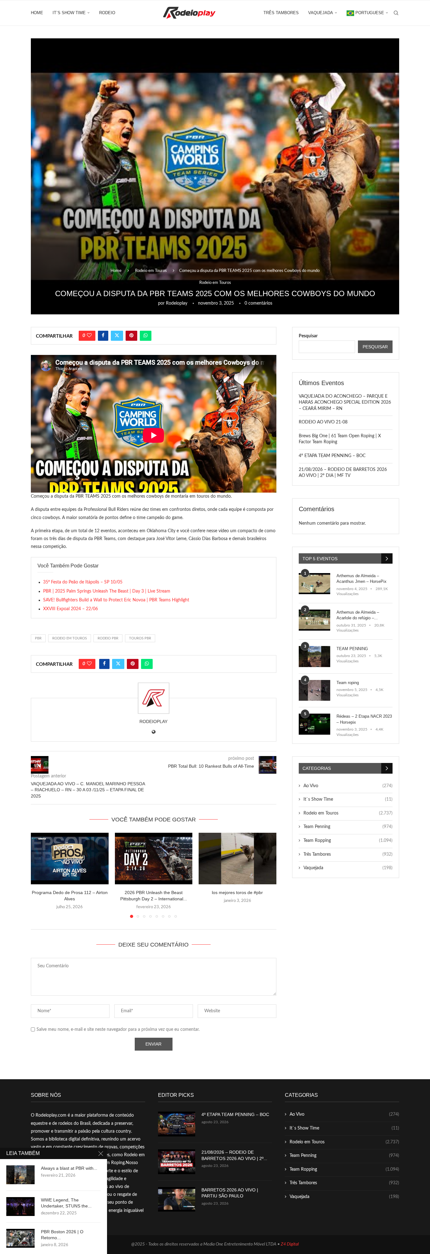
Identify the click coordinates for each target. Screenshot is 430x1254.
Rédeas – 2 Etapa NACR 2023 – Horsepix (364, 719)
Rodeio (107, 12)
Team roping (348, 682)
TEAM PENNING (352, 648)
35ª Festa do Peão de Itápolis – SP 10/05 (82, 582)
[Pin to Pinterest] (131, 336)
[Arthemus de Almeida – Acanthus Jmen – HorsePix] (314, 583)
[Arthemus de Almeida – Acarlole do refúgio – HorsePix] (314, 620)
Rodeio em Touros (151, 271)
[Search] (396, 12)
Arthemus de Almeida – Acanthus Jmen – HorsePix (362, 578)
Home (37, 12)
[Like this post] (89, 336)
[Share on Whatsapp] (145, 336)
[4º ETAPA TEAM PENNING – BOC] (176, 1124)
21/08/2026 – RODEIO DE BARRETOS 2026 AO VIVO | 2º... (234, 1155)
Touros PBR (140, 638)
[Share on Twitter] (117, 336)
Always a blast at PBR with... (69, 1168)
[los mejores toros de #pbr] (237, 858)
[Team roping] (314, 690)
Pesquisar (308, 336)
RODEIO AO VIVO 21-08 (323, 422)
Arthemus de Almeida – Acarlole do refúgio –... (358, 615)
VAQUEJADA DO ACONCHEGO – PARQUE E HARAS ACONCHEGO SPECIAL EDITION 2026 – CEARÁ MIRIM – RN (345, 402)
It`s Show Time (69, 12)
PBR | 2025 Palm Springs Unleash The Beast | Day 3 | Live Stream (106, 591)
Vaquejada (320, 12)
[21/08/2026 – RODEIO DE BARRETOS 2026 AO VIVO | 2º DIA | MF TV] (176, 1161)
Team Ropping (348, 840)
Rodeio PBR (108, 638)
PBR (38, 638)
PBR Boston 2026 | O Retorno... (62, 1234)
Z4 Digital (290, 1244)
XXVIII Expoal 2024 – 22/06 (70, 609)
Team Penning (348, 827)
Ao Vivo (348, 786)
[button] (39, 875)
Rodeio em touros (69, 638)
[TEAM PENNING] (314, 656)
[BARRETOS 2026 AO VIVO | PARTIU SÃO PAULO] (176, 1199)
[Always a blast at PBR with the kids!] (20, 1174)
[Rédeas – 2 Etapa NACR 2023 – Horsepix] (314, 724)
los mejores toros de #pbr (237, 892)
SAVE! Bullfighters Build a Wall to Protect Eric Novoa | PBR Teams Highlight (116, 600)
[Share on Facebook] (103, 336)
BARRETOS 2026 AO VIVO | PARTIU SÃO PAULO (229, 1193)
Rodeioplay (176, 303)
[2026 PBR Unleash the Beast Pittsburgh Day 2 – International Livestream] (154, 858)
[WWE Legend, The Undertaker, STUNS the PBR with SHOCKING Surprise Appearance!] (20, 1206)
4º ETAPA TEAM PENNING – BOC (332, 456)
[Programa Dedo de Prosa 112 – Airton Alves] (70, 858)
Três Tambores (281, 12)
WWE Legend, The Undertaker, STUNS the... (66, 1202)
